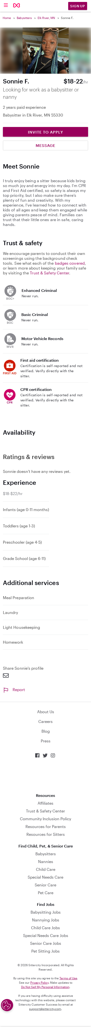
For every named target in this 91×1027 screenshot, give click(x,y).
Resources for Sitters (45, 834)
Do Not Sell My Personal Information (45, 987)
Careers (45, 721)
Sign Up (77, 6)
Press (45, 741)
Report (19, 689)
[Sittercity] (16, 5)
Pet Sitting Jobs (45, 951)
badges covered (70, 263)
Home (7, 17)
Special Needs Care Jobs (45, 935)
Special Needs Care (45, 877)
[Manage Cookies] (7, 1005)
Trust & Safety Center (49, 272)
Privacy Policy (39, 982)
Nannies (45, 861)
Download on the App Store (46, 775)
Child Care (45, 869)
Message (45, 145)
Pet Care (45, 892)
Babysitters (24, 17)
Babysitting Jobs (46, 912)
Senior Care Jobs (45, 943)
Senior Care (45, 885)
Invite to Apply (45, 132)
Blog (45, 731)
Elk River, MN (46, 17)
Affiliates (45, 803)
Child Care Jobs (45, 927)
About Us (45, 711)
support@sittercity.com (45, 1008)
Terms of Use (68, 978)
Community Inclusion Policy (45, 818)
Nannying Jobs (45, 920)
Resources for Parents (45, 826)
